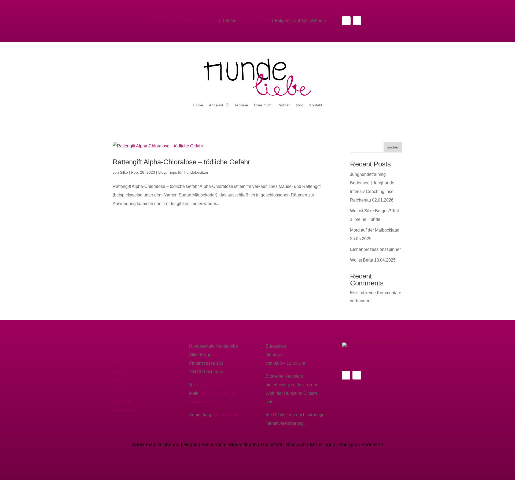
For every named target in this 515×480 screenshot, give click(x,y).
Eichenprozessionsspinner (375, 249)
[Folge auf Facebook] (346, 20)
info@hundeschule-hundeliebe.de (184, 20)
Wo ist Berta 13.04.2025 (373, 260)
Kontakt (315, 105)
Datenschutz (125, 410)
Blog (299, 105)
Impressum (123, 402)
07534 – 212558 (254, 20)
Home (198, 105)
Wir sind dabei (227, 414)
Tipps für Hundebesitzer (188, 172)
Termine (241, 105)
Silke (124, 172)
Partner (283, 105)
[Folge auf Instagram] (357, 20)
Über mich (262, 105)
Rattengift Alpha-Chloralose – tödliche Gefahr (181, 162)
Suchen (393, 147)
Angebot (216, 105)
